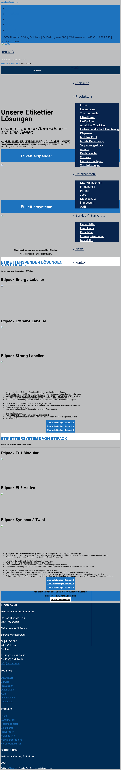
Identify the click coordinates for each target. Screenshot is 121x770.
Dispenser (86, 133)
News (79, 248)
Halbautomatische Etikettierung (99, 129)
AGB (83, 206)
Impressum (87, 202)
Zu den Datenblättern (60, 599)
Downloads (87, 228)
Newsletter (86, 240)
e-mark (84, 149)
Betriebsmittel (88, 153)
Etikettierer (87, 117)
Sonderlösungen (90, 165)
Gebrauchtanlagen (91, 161)
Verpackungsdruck (91, 145)
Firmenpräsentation (92, 236)
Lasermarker (88, 109)
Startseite (82, 82)
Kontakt (80, 262)
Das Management (91, 182)
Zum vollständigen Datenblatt (60, 422)
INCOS (8, 51)
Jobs (83, 194)
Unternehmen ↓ (86, 173)
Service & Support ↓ (90, 215)
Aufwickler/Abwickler (93, 125)
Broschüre (86, 232)
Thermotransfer (89, 113)
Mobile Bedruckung (92, 141)
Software (85, 157)
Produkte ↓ (84, 96)
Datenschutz (88, 198)
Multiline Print (88, 137)
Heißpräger (87, 121)
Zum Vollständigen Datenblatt (60, 426)
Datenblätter (87, 224)
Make (11, 768)
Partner (84, 190)
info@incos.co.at (10, 663)
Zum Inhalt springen (9, 1)
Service (5, 681)
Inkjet (83, 105)
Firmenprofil (87, 186)
